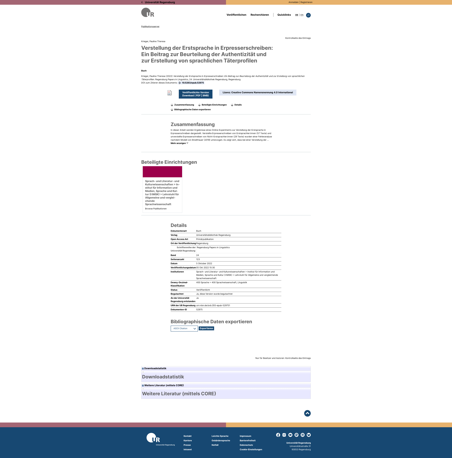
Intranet (188, 449)
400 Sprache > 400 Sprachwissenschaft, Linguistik (221, 282)
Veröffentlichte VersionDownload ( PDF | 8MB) (195, 94)
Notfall (215, 445)
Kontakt (188, 436)
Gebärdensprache (221, 440)
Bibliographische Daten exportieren (192, 109)
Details (238, 105)
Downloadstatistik (155, 368)
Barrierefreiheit (248, 440)
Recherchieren (260, 14)
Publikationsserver (150, 26)
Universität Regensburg (160, 2)
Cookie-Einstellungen (251, 449)
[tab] (226, 376)
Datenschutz (246, 445)
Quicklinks (284, 14)
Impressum (245, 436)
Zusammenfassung (184, 105)
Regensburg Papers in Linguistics (171, 79)
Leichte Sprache (220, 436)
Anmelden (294, 2)
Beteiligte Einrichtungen (214, 105)
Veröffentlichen (236, 14)
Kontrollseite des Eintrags (298, 38)
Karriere (188, 440)
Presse (187, 445)
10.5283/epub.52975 (193, 82)
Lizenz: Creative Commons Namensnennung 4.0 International (258, 92)
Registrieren (307, 2)
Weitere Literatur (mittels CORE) (164, 385)
